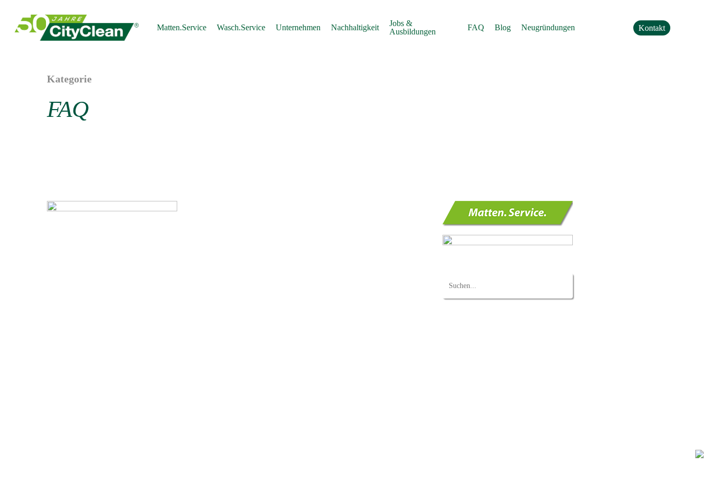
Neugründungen (271, 359)
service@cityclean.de (107, 292)
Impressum (104, 473)
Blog (253, 402)
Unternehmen (267, 302)
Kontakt (258, 388)
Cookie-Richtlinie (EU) (282, 417)
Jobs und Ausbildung (279, 331)
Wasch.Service (268, 261)
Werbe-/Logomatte (294, 230)
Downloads (263, 373)
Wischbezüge (286, 271)
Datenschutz (64, 473)
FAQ (252, 345)
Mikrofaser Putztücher (300, 285)
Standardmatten (289, 216)
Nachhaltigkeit (268, 316)
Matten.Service (269, 205)
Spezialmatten (287, 245)
